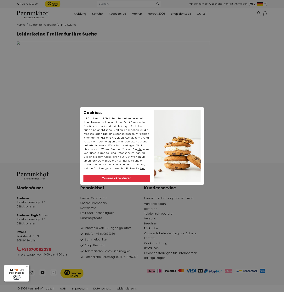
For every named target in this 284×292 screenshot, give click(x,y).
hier (140, 149)
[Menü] (27, 267)
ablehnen (89, 161)
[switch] (16, 277)
